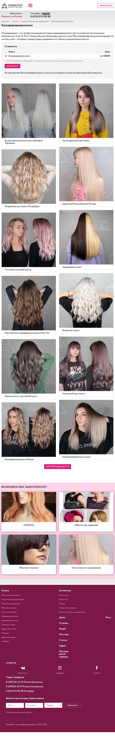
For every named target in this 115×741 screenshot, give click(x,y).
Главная (5, 21)
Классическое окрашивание (35, 21)
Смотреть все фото (57, 466)
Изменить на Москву (11, 16)
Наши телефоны (15, 677)
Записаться (106, 5)
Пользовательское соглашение (19, 712)
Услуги (15, 21)
